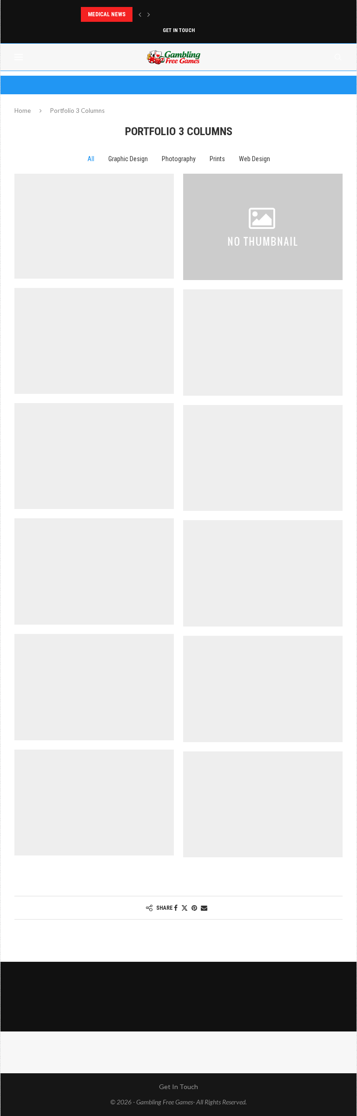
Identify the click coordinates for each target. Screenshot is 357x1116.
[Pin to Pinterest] (194, 908)
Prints (217, 159)
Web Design (254, 159)
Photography (179, 159)
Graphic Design (128, 159)
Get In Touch (179, 30)
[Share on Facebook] (176, 908)
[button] (140, 14)
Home (22, 110)
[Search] (338, 57)
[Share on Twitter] (184, 908)
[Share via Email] (204, 908)
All (90, 159)
